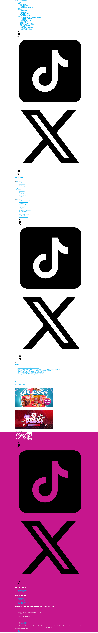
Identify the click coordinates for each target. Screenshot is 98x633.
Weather (22, 26)
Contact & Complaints (22, 590)
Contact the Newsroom (26, 7)
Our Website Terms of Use (23, 602)
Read (19, 3)
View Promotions (20, 384)
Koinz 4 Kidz (23, 19)
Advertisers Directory (26, 18)
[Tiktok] (50, 103)
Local (19, 16)
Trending (22, 6)
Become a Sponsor (25, 15)
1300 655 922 (24, 623)
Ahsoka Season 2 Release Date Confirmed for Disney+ (28, 368)
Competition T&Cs (22, 599)
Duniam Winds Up (21, 375)
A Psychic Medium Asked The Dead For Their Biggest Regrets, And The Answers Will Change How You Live (39, 369)
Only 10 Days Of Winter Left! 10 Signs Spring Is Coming (28, 377)
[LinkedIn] (18, 174)
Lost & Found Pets (25, 25)
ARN (18, 630)
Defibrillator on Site (26, 29)
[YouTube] (19, 171)
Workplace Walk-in (25, 20)
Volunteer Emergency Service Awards (30, 17)
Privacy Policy (21, 598)
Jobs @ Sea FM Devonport (27, 24)
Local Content (21, 603)
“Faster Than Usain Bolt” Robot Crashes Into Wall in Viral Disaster (30, 373)
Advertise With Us (25, 28)
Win (19, 8)
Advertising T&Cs (21, 600)
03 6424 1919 (24, 622)
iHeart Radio (20, 631)
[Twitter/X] (50, 169)
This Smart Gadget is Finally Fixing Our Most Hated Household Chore (31, 367)
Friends (20, 9)
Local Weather (24, 5)
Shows (19, 2)
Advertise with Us (21, 591)
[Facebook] (19, 35)
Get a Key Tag (23, 12)
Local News (23, 4)
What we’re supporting (26, 27)
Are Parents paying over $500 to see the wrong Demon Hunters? (31, 372)
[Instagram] (18, 37)
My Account (23, 14)
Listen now (18, 177)
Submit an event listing (26, 23)
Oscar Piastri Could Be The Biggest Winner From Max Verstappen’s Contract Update (34, 370)
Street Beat (23, 22)
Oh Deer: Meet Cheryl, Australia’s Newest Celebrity (28, 374)
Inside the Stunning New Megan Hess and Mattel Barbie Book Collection (32, 371)
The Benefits (23, 10)
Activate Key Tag (24, 13)
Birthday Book (24, 21)
